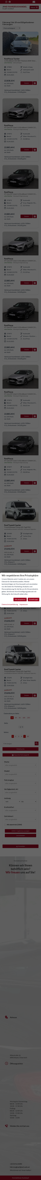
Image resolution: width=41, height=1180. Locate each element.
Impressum (24, 604)
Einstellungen (33, 599)
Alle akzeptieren (20, 599)
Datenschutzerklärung (10, 604)
